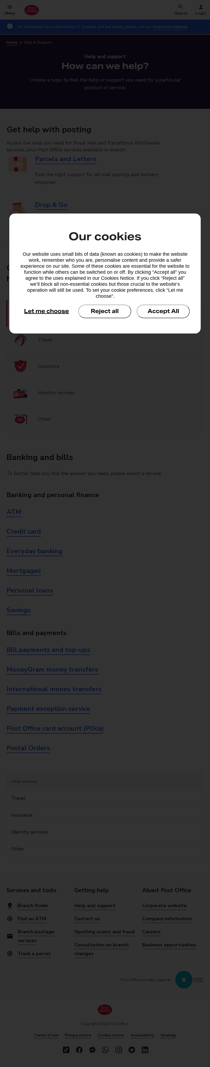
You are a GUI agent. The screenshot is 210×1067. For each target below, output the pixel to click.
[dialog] (105, 273)
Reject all (105, 311)
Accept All (163, 311)
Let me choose (46, 311)
